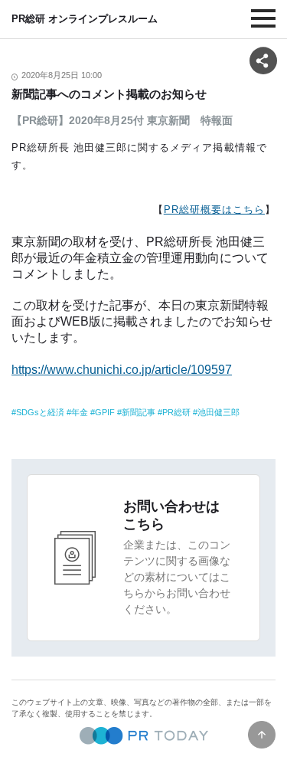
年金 (79, 412)
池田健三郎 (218, 412)
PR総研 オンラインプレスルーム (84, 19)
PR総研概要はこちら (214, 209)
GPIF (105, 412)
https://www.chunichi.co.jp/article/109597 (121, 369)
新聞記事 (138, 412)
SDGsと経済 (40, 412)
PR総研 (176, 412)
